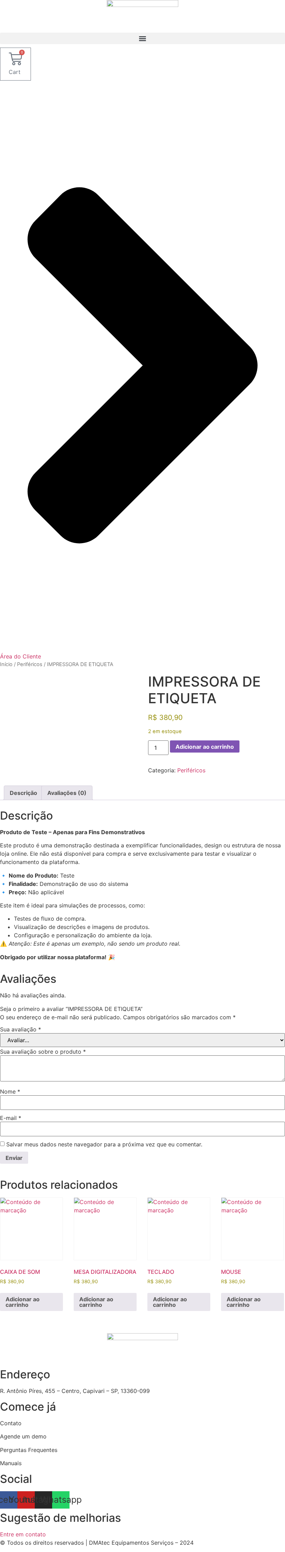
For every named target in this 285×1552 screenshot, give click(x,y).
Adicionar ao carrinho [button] (23, 1302)
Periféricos (29, 664)
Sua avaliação (20, 1029)
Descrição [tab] (23, 792)
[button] (142, 38)
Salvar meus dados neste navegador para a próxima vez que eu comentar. (104, 1144)
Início (6, 664)
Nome (10, 1091)
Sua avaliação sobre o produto (43, 1051)
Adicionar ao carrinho (205, 746)
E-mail (10, 1118)
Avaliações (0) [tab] (67, 792)
